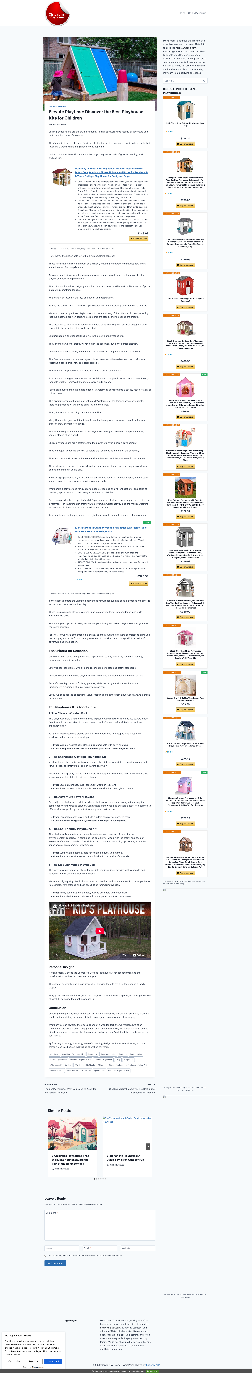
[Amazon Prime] (111, 579)
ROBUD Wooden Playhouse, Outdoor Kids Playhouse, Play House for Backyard (185, 744)
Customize (14, 1361)
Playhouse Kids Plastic (85, 1065)
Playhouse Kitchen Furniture (110, 1065)
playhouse (128, 1060)
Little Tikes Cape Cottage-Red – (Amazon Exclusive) (185, 300)
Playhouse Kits (57, 1070)
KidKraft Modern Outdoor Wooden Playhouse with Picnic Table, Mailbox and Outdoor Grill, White (111, 529)
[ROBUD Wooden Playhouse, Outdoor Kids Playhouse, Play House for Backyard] (185, 730)
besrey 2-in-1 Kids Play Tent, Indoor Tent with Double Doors (185, 699)
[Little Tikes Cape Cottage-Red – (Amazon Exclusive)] (185, 285)
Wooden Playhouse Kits (118, 1070)
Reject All (34, 1361)
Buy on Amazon (140, 239)
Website (126, 1248)
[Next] (148, 1146)
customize (92, 1054)
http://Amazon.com (186, 47)
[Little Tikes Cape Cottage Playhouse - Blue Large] (185, 110)
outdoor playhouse (58, 1060)
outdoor (123, 1054)
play (118, 1060)
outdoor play (136, 1054)
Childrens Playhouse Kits (73, 1054)
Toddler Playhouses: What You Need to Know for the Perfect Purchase (70, 1088)
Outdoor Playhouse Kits (80, 1060)
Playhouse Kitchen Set (136, 1065)
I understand (152, 1371)
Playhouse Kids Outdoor (60, 1065)
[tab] (94, 1179)
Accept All (53, 1361)
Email (87, 1248)
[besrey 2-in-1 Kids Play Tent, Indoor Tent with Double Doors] (185, 685)
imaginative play (108, 1054)
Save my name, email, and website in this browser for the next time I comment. (85, 1255)
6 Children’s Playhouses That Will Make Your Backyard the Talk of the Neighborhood (70, 1159)
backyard (54, 1054)
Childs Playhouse (197, 13)
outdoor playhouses (103, 1060)
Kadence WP (153, 1365)
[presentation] (72, 1133)
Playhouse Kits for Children (79, 1070)
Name (50, 1248)
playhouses (99, 1070)
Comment (52, 1212)
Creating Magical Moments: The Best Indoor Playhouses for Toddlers (132, 1088)
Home (182, 13)
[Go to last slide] (52, 1146)
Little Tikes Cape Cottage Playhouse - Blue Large (185, 124)
